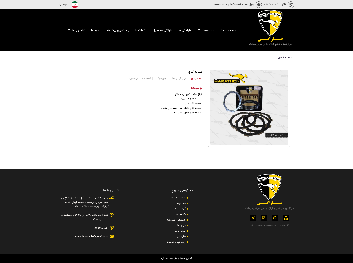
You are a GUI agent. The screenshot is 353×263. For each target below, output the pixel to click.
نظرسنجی (181, 236)
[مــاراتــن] (270, 35)
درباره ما (96, 30)
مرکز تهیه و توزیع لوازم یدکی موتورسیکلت (270, 44)
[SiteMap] (286, 218)
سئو (176, 258)
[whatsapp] (275, 218)
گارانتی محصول (162, 30)
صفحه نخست (228, 30)
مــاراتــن (270, 39)
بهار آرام (164, 258)
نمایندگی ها (185, 30)
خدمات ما (141, 30)
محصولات (207, 30)
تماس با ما (78, 30)
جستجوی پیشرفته (117, 30)
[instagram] (264, 218)
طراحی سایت (186, 258)
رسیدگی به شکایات (176, 242)
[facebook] (253, 218)
